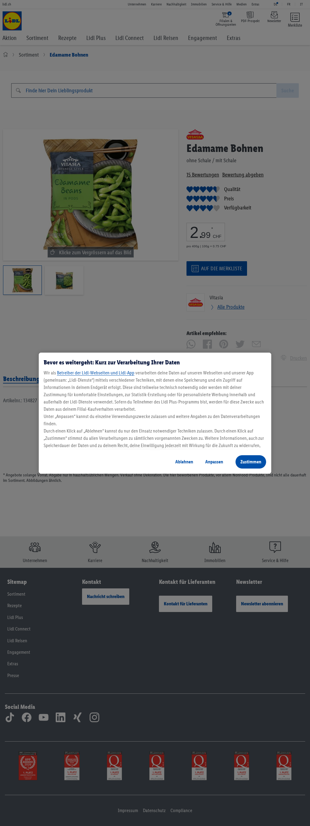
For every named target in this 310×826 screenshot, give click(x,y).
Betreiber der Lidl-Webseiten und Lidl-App (95, 373)
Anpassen (214, 462)
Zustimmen (250, 462)
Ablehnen (184, 462)
